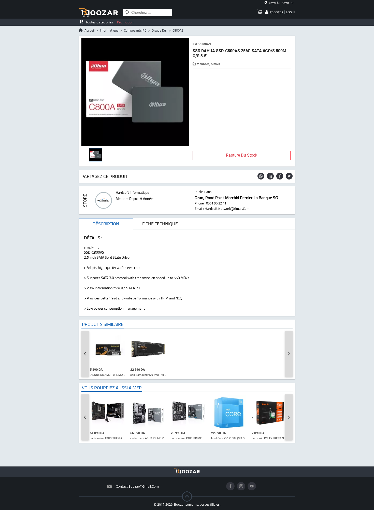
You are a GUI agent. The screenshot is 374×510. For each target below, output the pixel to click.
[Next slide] (289, 417)
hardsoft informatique (132, 192)
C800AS (177, 30)
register (276, 12)
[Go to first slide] (289, 354)
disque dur (159, 30)
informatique (109, 30)
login (290, 12)
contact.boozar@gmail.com (137, 486)
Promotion (125, 22)
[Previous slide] (85, 354)
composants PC (135, 30)
